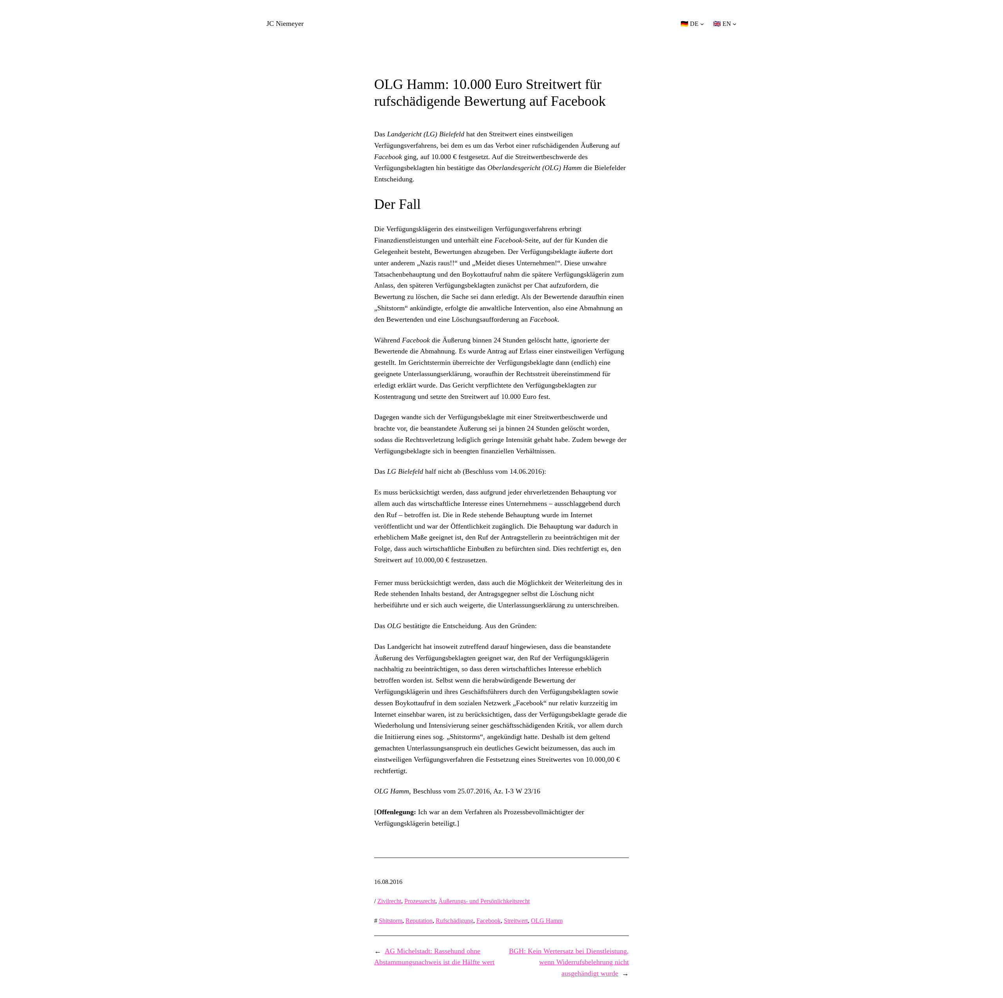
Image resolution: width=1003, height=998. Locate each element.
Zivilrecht (389, 901)
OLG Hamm (547, 920)
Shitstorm (390, 920)
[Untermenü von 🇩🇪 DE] (702, 24)
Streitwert (516, 920)
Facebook (488, 920)
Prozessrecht (419, 901)
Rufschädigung (454, 920)
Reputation (419, 920)
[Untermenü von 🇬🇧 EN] (735, 24)
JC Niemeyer (285, 23)
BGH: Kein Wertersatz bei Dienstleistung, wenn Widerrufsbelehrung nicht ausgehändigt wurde (569, 962)
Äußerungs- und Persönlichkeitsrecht (484, 901)
